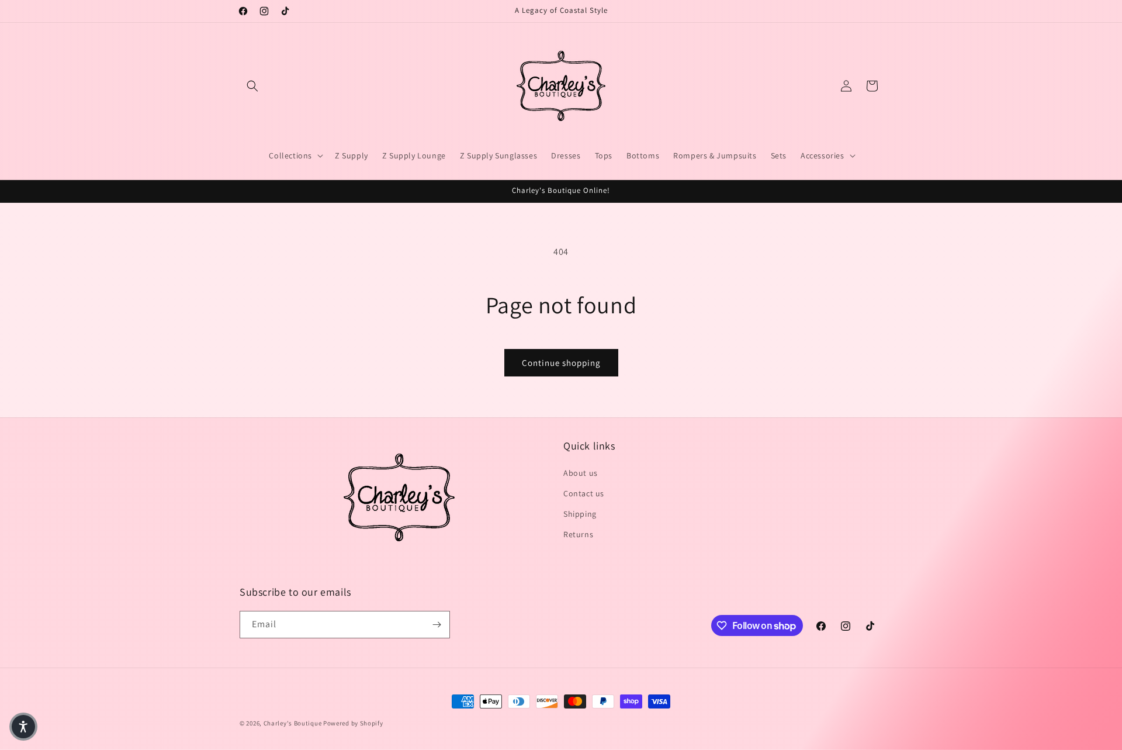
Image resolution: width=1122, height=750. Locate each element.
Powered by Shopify (353, 723)
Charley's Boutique (293, 723)
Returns (578, 534)
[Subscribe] (436, 624)
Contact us (583, 493)
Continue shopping (561, 362)
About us (580, 473)
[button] (252, 86)
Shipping (580, 514)
